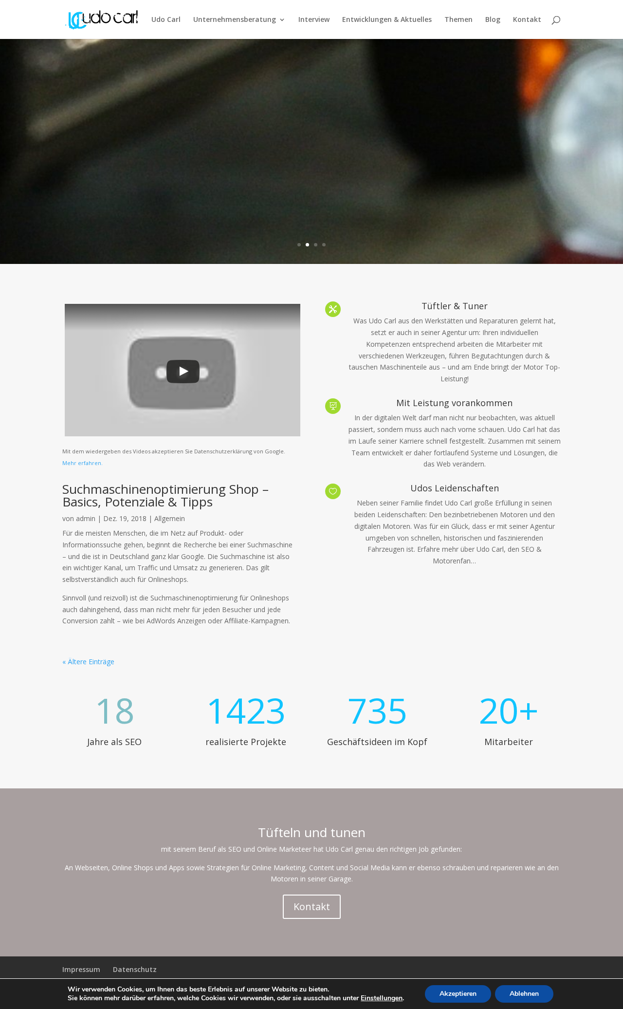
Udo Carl (166, 20)
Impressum (81, 969)
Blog (492, 20)
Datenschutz (135, 969)
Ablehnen (524, 993)
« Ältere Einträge (88, 661)
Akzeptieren (458, 993)
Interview (314, 20)
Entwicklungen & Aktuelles (387, 20)
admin (85, 518)
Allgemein (169, 518)
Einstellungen (382, 998)
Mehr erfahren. (82, 463)
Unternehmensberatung (234, 20)
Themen (458, 20)
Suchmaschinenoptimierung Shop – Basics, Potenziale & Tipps (165, 495)
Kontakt (527, 20)
